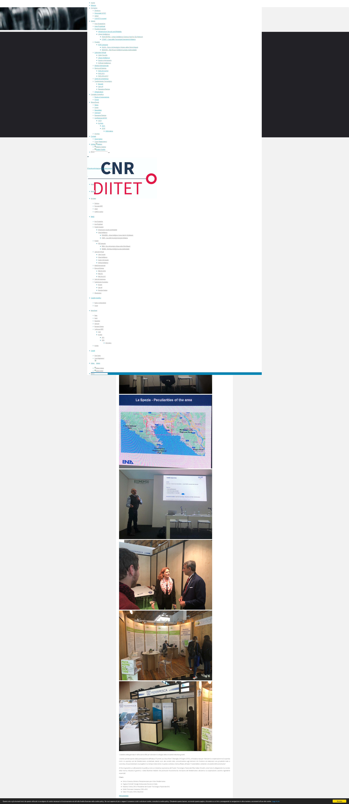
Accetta (339, 801)
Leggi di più (276, 801)
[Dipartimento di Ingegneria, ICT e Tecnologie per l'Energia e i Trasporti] (122, 198)
